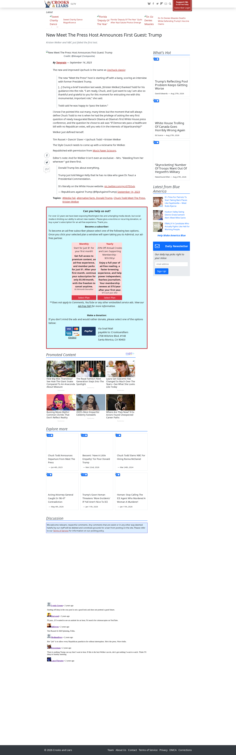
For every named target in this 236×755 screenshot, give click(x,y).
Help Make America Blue (171, 235)
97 (155, 142)
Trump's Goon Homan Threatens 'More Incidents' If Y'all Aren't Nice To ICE (96, 498)
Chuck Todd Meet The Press (129, 198)
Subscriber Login (182, 8)
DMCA (173, 750)
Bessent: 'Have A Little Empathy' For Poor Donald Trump (96, 459)
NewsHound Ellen (162, 177)
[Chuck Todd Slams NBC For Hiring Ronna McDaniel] (131, 442)
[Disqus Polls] (97, 567)
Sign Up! (161, 271)
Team (111, 750)
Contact (132, 750)
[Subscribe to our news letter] (165, 4)
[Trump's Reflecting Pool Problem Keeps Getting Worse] (171, 67)
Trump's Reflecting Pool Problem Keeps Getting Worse (171, 85)
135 (83, 435)
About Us (121, 750)
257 (47, 169)
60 (155, 101)
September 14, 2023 (128, 191)
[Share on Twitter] (47, 162)
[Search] (170, 4)
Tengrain (61, 62)
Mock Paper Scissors (104, 150)
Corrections (185, 750)
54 (155, 59)
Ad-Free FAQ (84, 306)
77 (117, 435)
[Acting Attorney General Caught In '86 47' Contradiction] (62, 482)
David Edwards (161, 93)
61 (48, 474)
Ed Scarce (159, 135)
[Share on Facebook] (47, 155)
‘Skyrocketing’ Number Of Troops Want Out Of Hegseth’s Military (171, 168)
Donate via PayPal (89, 331)
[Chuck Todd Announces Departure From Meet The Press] (62, 442)
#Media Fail (68, 198)
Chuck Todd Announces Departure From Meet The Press (61, 459)
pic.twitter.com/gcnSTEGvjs (119, 186)
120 (83, 474)
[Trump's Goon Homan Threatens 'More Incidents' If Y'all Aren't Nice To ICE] (97, 482)
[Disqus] (97, 632)
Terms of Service (60, 530)
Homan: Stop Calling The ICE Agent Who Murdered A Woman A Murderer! (131, 498)
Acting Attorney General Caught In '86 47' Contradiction (60, 498)
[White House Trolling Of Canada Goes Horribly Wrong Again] (171, 109)
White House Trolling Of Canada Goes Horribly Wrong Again (170, 126)
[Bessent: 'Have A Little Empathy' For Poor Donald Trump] (97, 442)
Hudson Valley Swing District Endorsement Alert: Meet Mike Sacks (175, 214)
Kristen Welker (70, 201)
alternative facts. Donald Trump (94, 198)
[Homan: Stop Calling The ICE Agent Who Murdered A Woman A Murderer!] (131, 482)
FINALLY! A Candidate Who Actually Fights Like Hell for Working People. (177, 226)
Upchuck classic (116, 70)
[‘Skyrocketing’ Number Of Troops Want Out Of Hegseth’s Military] (171, 151)
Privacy (163, 750)
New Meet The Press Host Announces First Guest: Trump (104, 35)
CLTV (73, 3)
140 (48, 435)
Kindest (72, 337)
